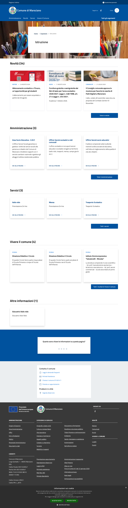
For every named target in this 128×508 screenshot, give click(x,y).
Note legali (67, 475)
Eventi (94, 445)
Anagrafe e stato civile (44, 426)
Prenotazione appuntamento (46, 459)
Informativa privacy (70, 472)
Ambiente (67, 436)
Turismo (39, 446)
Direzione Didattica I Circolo (23, 256)
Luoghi (94, 442)
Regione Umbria (14, 2)
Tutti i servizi (104, 226)
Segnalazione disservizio (44, 463)
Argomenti (43, 33)
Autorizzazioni (68, 442)
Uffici (10, 432)
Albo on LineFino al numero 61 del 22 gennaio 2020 (76, 467)
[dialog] (64, 497)
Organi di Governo (14, 426)
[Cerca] (117, 10)
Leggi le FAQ (41, 466)
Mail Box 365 (41, 473)
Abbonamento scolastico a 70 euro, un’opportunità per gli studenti (26, 89)
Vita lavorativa (41, 432)
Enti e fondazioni (14, 436)
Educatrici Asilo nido (20, 311)
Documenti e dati (14, 446)
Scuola (14, 252)
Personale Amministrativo (17, 442)
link (82, 497)
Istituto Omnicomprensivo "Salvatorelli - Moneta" (96, 257)
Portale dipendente (43, 476)
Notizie (14, 84)
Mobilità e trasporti (43, 449)
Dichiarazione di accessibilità (73, 479)
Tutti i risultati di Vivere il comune (104, 287)
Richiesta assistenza (43, 469)
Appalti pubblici (41, 439)
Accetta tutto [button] (56, 500)
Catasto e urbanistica (43, 442)
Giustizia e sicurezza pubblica (73, 429)
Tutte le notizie (104, 115)
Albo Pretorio (68, 463)
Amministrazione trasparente (73, 459)
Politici (11, 439)
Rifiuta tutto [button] (71, 500)
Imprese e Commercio (43, 436)
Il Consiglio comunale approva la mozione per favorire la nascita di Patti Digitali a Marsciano (99, 91)
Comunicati (89, 84)
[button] (64, 505)
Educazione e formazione (72, 426)
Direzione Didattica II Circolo (60, 256)
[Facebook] (100, 10)
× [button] (126, 487)
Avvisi (51, 84)
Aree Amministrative (15, 429)
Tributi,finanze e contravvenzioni (74, 432)
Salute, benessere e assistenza (74, 439)
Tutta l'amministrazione (104, 177)
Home (36, 33)
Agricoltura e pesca (70, 446)
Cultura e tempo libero (44, 429)
